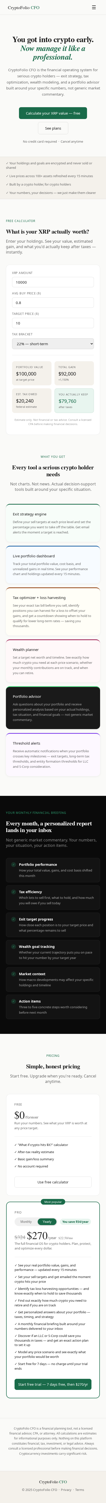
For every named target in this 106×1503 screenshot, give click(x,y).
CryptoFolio (23, 7)
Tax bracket (22, 334)
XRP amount (22, 273)
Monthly (26, 1222)
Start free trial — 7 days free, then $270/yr (53, 1384)
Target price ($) (25, 314)
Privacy (66, 1489)
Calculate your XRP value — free (53, 113)
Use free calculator (53, 1182)
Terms (79, 1489)
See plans (53, 128)
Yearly (47, 1222)
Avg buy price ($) (26, 293)
